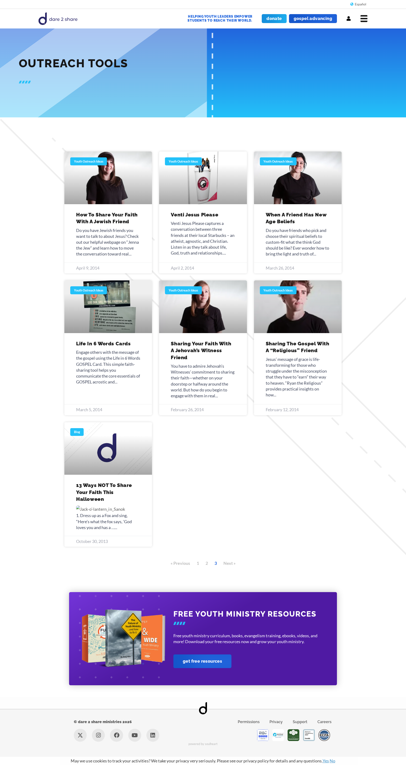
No (332, 760)
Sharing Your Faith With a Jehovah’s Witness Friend (201, 350)
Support (300, 722)
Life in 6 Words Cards (103, 344)
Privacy (276, 722)
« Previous (180, 563)
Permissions (249, 722)
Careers (324, 722)
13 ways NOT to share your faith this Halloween (104, 492)
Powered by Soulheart (203, 744)
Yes (326, 760)
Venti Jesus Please (194, 215)
